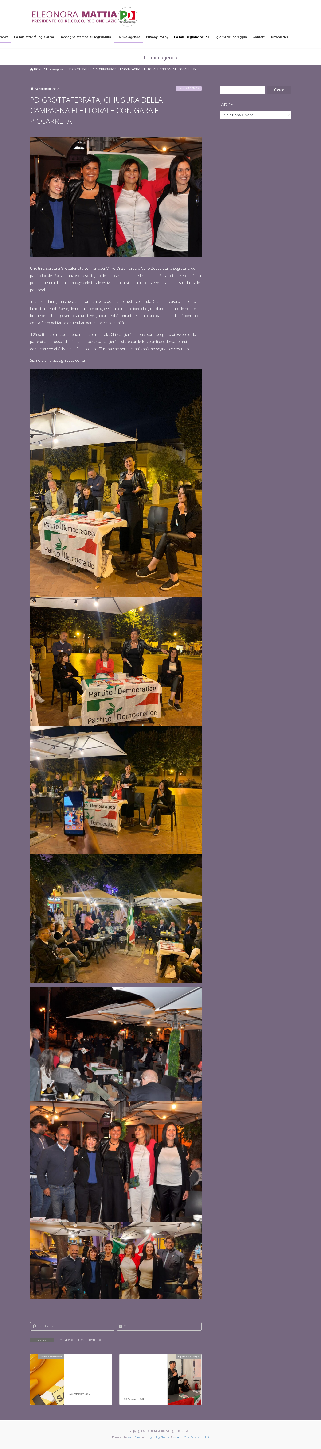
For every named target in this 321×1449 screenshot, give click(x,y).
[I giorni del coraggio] (184, 1371)
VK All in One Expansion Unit (191, 1437)
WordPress (134, 1437)
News (80, 1340)
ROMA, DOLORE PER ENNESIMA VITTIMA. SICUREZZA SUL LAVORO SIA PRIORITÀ (87, 1377)
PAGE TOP (309, 1401)
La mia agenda (189, 88)
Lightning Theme (159, 1437)
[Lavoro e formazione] (47, 1371)
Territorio (95, 1340)
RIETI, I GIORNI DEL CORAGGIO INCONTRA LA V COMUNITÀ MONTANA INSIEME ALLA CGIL (142, 1379)
